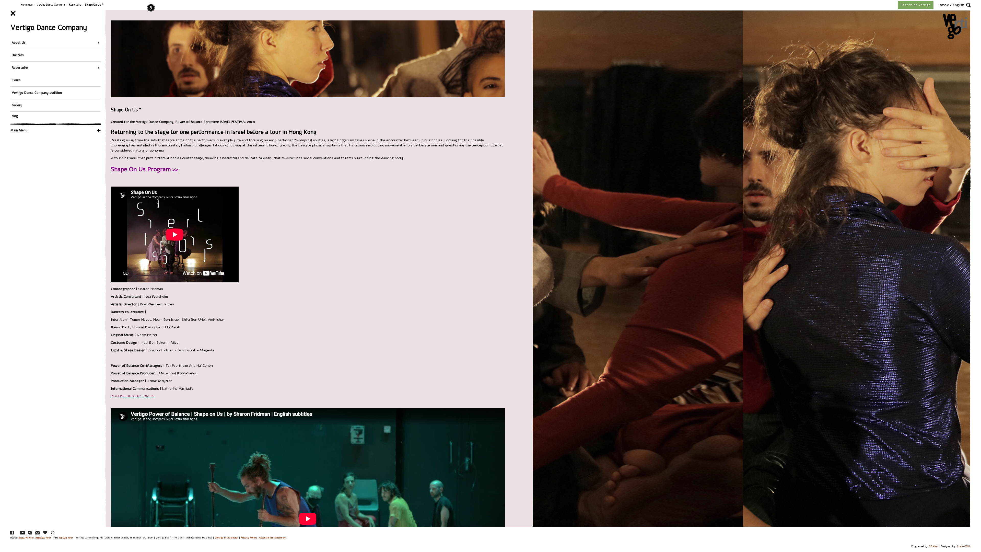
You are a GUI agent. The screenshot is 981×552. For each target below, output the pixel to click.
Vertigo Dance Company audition (37, 92)
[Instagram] (30, 533)
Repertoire (75, 5)
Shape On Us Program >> (144, 169)
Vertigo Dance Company (51, 5)
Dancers (18, 55)
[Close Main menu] (55, 13)
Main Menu (18, 130)
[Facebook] (12, 533)
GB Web (933, 546)
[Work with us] (45, 532)
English (958, 5)
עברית (944, 5)
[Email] (37, 533)
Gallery (17, 105)
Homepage (26, 5)
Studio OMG (963, 546)
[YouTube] (22, 533)
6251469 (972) (66, 537)
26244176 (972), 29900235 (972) (34, 537)
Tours (16, 80)
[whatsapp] (53, 533)
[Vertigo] (955, 26)
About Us (19, 42)
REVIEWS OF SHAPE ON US (132, 396)
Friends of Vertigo (915, 5)
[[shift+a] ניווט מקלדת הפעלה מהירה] (151, 8)
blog (15, 116)
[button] (968, 5)
